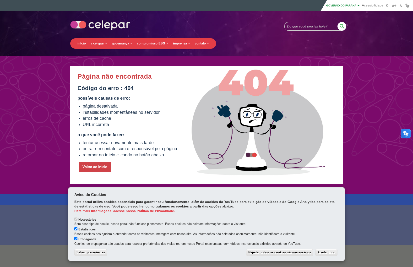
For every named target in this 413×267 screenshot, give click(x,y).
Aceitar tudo (326, 252)
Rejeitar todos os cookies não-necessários (279, 252)
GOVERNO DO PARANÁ (341, 5)
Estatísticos (87, 229)
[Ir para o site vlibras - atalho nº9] (407, 5)
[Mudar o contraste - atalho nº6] (387, 5)
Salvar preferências (90, 252)
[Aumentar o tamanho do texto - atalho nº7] (394, 5)
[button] (341, 26)
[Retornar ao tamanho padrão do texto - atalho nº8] (400, 5)
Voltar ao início (94, 167)
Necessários (87, 219)
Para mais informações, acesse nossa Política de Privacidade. (124, 211)
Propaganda (87, 239)
